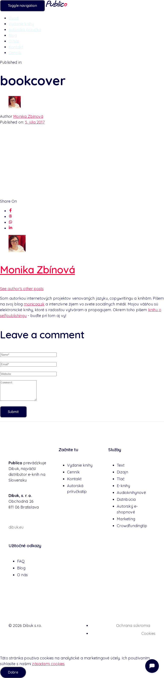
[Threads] (10, 216)
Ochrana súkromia (133, 625)
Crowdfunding (132, 525)
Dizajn (122, 472)
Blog (13, 35)
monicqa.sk (34, 304)
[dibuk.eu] (11, 516)
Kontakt (16, 46)
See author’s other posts (22, 288)
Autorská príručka (25, 29)
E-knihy (123, 485)
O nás (14, 41)
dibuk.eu (16, 527)
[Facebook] (10, 210)
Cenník (15, 52)
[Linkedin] (10, 228)
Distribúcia (126, 499)
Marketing (126, 518)
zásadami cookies (48, 663)
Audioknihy (131, 492)
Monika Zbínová (28, 116)
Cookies (148, 633)
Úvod (13, 18)
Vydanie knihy (21, 23)
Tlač (120, 478)
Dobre (13, 672)
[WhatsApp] (10, 222)
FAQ (21, 561)
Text (120, 465)
